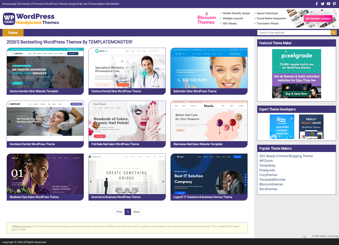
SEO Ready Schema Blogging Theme (286, 156)
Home (13, 32)
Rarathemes (268, 189)
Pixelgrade (267, 170)
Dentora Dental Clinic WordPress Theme (116, 91)
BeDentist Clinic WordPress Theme (195, 91)
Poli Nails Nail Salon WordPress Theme (115, 144)
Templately (267, 165)
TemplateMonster (272, 179)
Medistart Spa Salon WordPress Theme (34, 197)
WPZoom (266, 160)
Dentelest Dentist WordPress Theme (32, 144)
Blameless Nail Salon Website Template (198, 144)
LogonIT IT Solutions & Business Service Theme (203, 197)
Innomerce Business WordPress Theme (116, 197)
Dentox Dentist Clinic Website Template (34, 91)
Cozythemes (268, 175)
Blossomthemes (271, 184)
